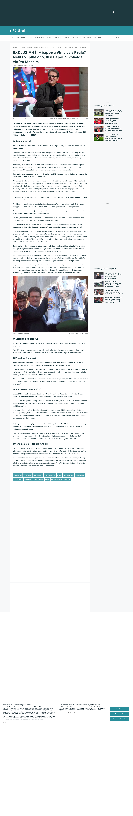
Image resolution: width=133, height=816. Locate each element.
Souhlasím (119, 709)
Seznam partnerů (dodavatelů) (67, 712)
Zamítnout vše (119, 714)
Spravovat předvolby (119, 719)
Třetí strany (6, 723)
